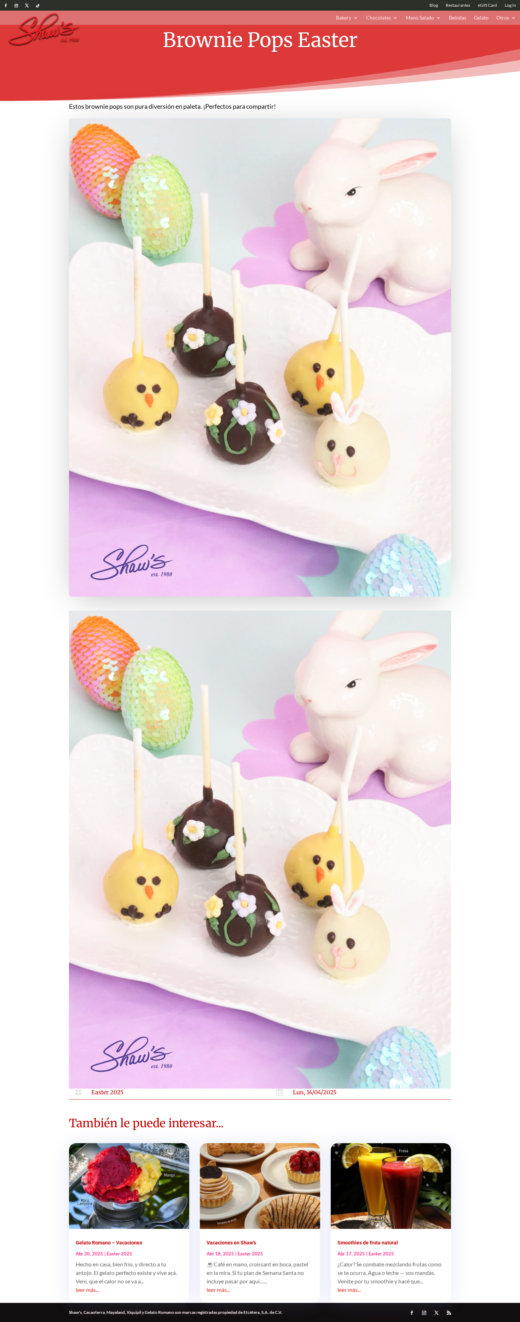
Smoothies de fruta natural (367, 1243)
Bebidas (457, 18)
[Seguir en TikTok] (37, 5)
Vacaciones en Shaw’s (231, 1243)
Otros (502, 18)
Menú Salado (420, 18)
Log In (510, 5)
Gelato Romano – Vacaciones (109, 1243)
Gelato (481, 18)
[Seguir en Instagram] (16, 5)
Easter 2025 (107, 1092)
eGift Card (487, 5)
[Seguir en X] (26, 5)
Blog (433, 5)
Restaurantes (458, 5)
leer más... (87, 1289)
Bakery (343, 18)
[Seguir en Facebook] (5, 5)
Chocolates (378, 18)
